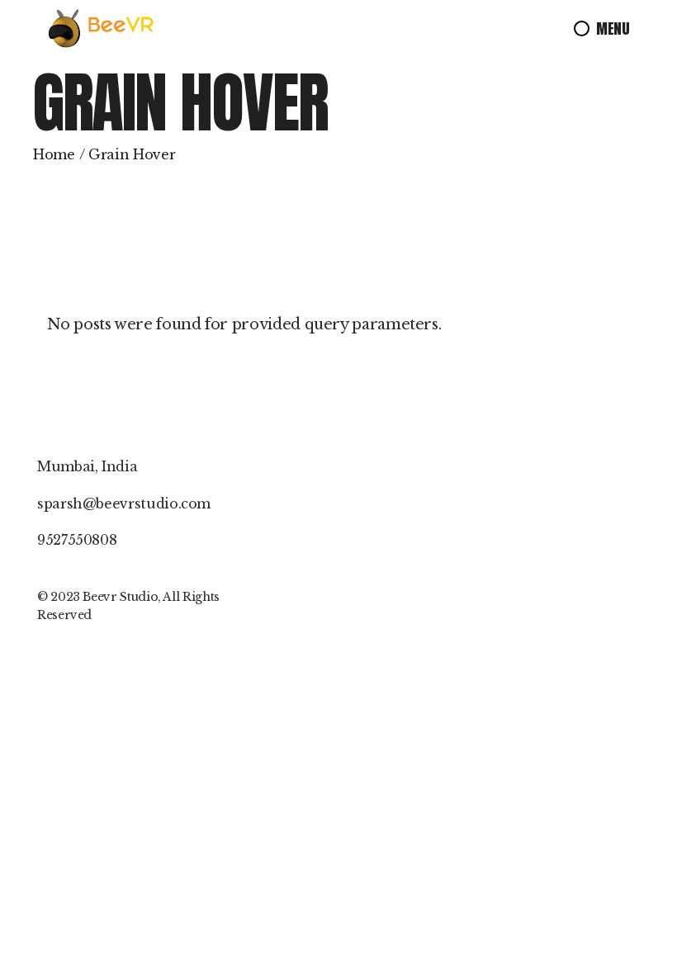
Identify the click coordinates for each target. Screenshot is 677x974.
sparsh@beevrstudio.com (124, 503)
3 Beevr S (100, 596)
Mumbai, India (87, 466)
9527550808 (76, 540)
